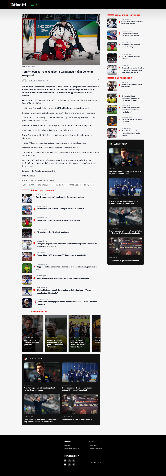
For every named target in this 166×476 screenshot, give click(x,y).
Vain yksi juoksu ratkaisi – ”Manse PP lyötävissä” (131, 85)
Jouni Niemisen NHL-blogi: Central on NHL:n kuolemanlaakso (63, 278)
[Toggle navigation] (32, 4)
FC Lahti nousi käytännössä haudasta (53, 232)
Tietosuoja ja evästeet (95, 448)
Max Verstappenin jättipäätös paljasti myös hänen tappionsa (39, 389)
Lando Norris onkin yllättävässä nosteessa (132, 120)
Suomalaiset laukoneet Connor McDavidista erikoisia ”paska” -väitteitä (131, 133)
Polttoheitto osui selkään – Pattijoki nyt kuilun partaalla (60, 208)
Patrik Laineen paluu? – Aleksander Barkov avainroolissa (60, 197)
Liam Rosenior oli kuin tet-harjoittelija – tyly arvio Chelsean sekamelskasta (40, 420)
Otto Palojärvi (32, 81)
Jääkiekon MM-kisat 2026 (71, 448)
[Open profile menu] (36, 4)
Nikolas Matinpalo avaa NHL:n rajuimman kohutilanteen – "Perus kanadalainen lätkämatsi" (64, 291)
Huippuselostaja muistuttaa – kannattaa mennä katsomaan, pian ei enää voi (66, 268)
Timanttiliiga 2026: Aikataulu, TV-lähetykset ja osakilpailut (62, 255)
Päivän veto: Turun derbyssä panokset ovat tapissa (58, 220)
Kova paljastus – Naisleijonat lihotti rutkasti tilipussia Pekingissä (77, 389)
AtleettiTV (67, 445)
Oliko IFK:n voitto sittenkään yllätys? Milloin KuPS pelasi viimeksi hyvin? (131, 110)
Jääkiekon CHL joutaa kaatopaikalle (77, 419)
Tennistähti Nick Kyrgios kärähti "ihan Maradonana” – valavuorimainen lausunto (67, 303)
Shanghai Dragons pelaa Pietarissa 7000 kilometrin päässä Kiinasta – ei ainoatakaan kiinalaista (67, 245)
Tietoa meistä (93, 445)
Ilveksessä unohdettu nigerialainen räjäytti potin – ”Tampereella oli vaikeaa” (131, 98)
